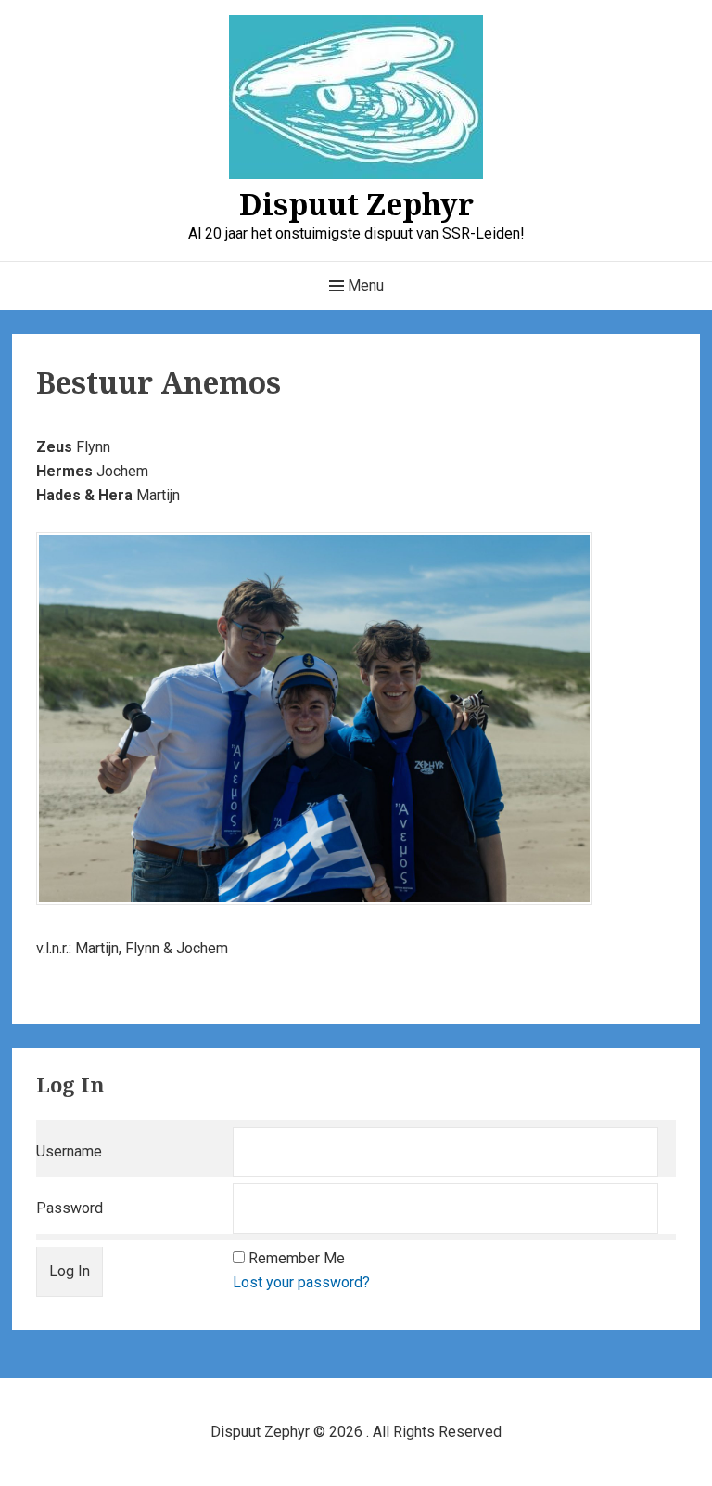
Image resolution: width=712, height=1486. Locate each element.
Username (69, 1151)
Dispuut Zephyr (356, 204)
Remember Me (296, 1258)
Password (69, 1208)
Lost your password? (301, 1282)
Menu (364, 285)
